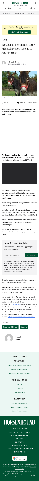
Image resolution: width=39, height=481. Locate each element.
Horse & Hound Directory (19, 407)
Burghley (31, 13)
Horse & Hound (14, 62)
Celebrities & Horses (10, 327)
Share (6, 102)
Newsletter (33, 102)
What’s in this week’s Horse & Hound (19, 365)
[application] (19, 173)
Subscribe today (15, 304)
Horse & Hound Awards (19, 403)
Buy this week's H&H (19, 429)
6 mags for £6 (19, 13)
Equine (4, 40)
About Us (19, 384)
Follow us (22, 102)
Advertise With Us (19, 392)
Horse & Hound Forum (19, 411)
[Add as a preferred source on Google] (19, 458)
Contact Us (19, 388)
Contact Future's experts (19, 432)
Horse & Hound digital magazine (19, 373)
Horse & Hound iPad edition (19, 369)
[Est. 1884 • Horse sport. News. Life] (19, 3)
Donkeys (24, 327)
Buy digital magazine (19, 435)
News (24, 64)
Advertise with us (19, 445)
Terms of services (28, 261)
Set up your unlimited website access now (21, 317)
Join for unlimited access (19, 32)
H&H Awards (6, 13)
